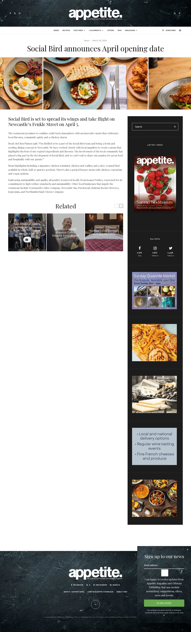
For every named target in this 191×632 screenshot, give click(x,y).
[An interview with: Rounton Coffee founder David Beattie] (66, 232)
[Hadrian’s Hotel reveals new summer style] (104, 232)
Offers (110, 30)
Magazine (130, 30)
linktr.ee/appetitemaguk (100, 592)
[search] (175, 126)
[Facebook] (10, 13)
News (56, 30)
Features (78, 30)
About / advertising (74, 592)
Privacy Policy (124, 617)
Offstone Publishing (65, 617)
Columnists (95, 30)
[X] (14, 13)
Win (119, 30)
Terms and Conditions (108, 617)
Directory (122, 592)
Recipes (66, 30)
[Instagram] (19, 13)
